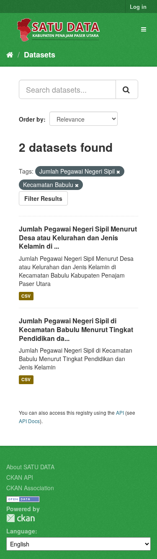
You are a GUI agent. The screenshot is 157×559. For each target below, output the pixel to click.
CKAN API (19, 477)
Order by (31, 119)
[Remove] (118, 171)
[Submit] (127, 89)
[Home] (9, 54)
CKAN (20, 518)
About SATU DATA (30, 467)
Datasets (39, 54)
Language (20, 531)
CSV (26, 296)
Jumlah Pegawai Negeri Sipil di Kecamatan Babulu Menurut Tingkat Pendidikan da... (76, 329)
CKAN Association (30, 488)
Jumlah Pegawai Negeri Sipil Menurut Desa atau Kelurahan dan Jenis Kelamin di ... (78, 237)
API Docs (29, 420)
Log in (138, 6)
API (120, 412)
